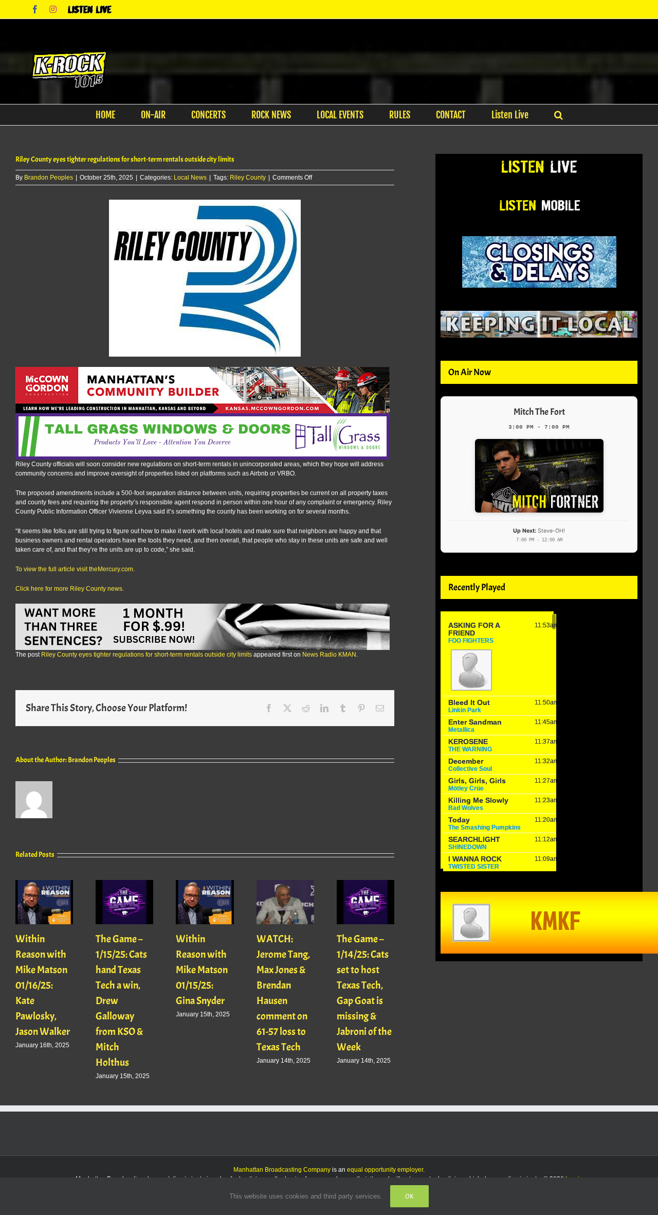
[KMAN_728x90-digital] (202, 371)
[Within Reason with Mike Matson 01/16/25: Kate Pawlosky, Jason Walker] (44, 883)
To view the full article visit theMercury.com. (75, 569)
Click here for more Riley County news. (69, 588)
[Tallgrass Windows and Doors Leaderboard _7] (202, 417)
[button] (558, 114)
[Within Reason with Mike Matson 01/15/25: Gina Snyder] (204, 883)
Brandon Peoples (48, 177)
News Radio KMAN (329, 654)
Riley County (248, 177)
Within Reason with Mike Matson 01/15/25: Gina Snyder (202, 969)
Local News (190, 177)
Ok (409, 1196)
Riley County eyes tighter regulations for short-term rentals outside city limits (146, 654)
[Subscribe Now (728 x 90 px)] (202, 608)
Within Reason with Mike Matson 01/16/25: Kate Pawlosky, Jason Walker (42, 985)
